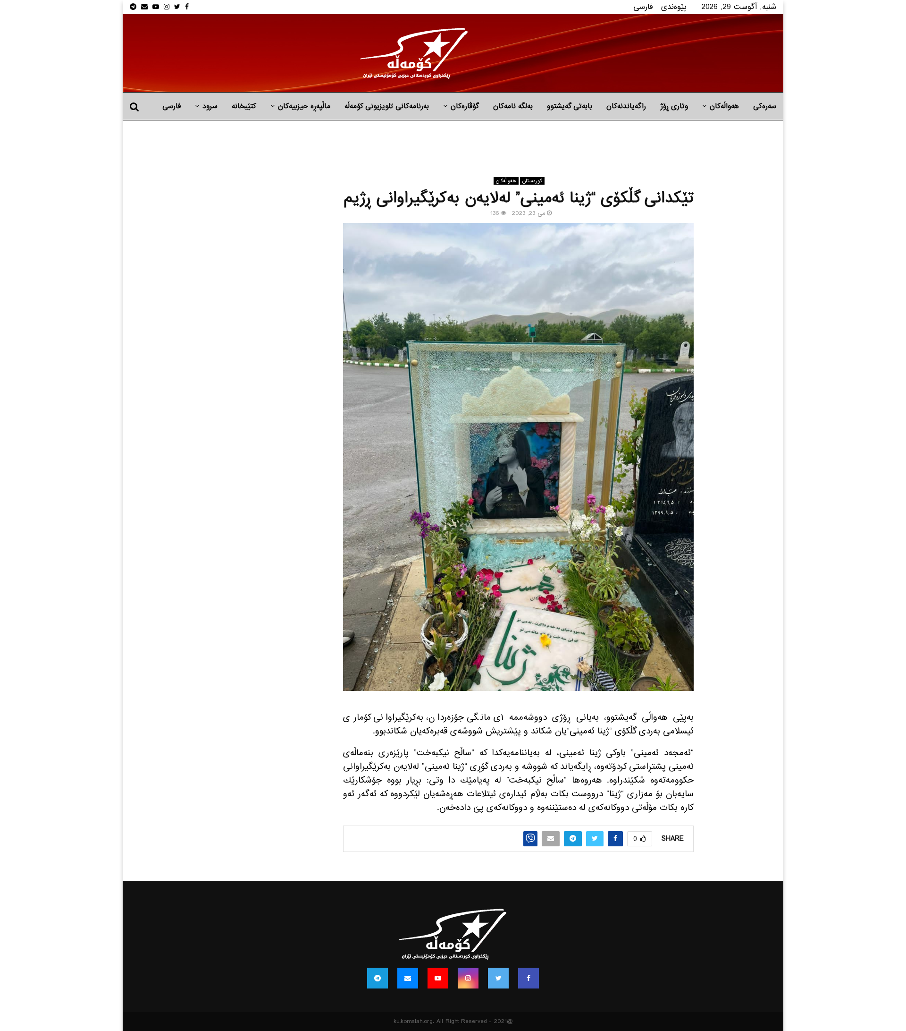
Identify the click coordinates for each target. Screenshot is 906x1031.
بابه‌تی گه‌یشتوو (569, 106)
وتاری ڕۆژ (674, 106)
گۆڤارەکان (465, 106)
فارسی (643, 7)
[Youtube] (438, 978)
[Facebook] (528, 978)
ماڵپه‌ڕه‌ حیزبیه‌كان (304, 106)
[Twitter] (498, 978)
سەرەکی (764, 106)
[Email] (407, 978)
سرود (210, 106)
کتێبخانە (244, 106)
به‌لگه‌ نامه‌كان (513, 106)
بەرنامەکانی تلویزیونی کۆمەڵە (386, 106)
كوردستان (532, 181)
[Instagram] (468, 978)
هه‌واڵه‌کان (724, 106)
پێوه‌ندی (674, 7)
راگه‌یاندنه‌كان (626, 106)
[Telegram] (377, 978)
